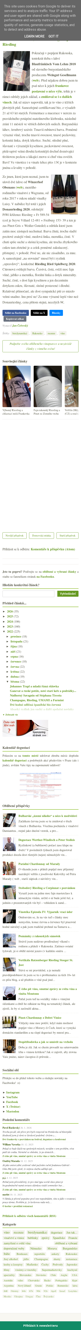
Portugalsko (61, 1280)
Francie (73, 1238)
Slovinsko (41, 1275)
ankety (55, 1254)
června (15, 666)
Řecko (47, 1280)
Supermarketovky (52, 1270)
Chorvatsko (33, 1280)
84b (24, 1291)
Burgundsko (70, 1248)
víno (62, 333)
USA (74, 1275)
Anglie (64, 1275)
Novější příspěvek (14, 535)
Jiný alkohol (11, 1259)
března (15, 681)
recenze (51, 333)
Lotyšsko (73, 1291)
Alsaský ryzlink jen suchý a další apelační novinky (42, 709)
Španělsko (59, 1238)
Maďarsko (32, 1264)
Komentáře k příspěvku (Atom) (53, 549)
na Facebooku (45, 576)
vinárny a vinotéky (26, 1270)
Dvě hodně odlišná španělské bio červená (35, 704)
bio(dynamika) (19, 333)
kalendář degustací (14, 760)
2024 (10, 621)
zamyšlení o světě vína (17, 1243)
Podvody (58, 1264)
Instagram (11, 1092)
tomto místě (30, 755)
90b (38, 1291)
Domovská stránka (41, 535)
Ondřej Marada (11, 1161)
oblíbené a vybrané (66, 1243)
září (13, 651)
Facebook (10, 1102)
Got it (54, 36)
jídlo (26, 1259)
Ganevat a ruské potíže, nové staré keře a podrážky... (43, 691)
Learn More (34, 36)
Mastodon (10, 1111)
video (20, 1280)
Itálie (7, 1254)
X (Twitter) (11, 1106)
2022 (10, 631)
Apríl (53, 1291)
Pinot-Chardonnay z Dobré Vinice (39, 1017)
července (16, 661)
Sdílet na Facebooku (15, 313)
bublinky (33, 1238)
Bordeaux (22, 1254)
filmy (7, 1270)
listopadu (17, 641)
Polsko (49, 1285)
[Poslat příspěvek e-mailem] (29, 325)
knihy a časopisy (13, 1264)
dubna (15, 676)
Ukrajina (18, 1296)
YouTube (10, 1097)
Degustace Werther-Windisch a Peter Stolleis (46, 840)
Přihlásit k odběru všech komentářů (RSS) (29, 1216)
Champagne (41, 1259)
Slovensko (25, 1275)
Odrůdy (14, 1291)
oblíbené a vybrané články (59, 571)
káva (75, 1285)
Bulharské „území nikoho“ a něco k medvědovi (47, 816)
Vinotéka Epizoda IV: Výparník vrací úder (45, 912)
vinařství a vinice (14, 1238)
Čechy (45, 1264)
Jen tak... (71, 1232)
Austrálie (8, 1280)
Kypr (74, 1280)
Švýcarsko (49, 1296)
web (35, 80)
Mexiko (7, 1296)
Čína (38, 1296)
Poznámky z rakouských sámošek (39, 936)
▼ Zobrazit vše (10, 714)
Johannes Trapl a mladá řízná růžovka (34, 686)
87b (31, 1291)
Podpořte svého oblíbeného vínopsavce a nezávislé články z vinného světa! (41, 346)
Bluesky (56, 313)
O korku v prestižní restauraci (17, 1206)
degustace (56, 1232)
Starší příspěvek (67, 535)
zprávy (45, 1238)
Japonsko (72, 1264)
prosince (16, 636)
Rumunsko (63, 1285)
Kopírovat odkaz (15, 319)
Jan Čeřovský (20, 325)
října (14, 646)
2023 (10, 626)
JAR (5, 1291)
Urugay (29, 1296)
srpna (15, 656)
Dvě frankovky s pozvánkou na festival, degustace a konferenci (34, 1139)
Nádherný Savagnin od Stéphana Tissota (35, 695)
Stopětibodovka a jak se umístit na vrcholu (45, 1042)
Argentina (9, 1285)
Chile (53, 1275)
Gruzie (38, 1285)
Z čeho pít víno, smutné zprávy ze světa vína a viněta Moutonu (33, 1156)
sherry (57, 1259)
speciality (9, 1275)
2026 (10, 611)
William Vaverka (11, 1144)
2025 (10, 616)
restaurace (71, 1259)
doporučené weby (14, 1248)
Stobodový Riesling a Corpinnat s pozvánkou (46, 888)
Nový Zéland (24, 1285)
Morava (52, 1248)
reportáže (39, 1254)
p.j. (4, 1178)
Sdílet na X (39, 313)
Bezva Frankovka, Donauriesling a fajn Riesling (36, 41)
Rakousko (37, 333)
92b (46, 1291)
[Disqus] (40, 473)
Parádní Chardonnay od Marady (39, 864)
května (15, 671)
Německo (35, 1248)
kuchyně (72, 1270)
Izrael (62, 1291)
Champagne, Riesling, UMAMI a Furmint (37, 700)
